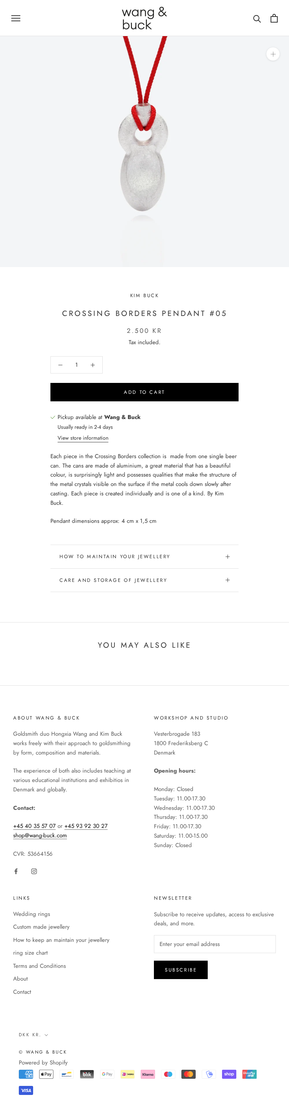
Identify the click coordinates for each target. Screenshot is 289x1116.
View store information (83, 438)
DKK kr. (30, 1034)
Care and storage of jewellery (113, 580)
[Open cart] (274, 18)
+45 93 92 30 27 (86, 826)
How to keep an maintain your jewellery (61, 940)
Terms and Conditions (39, 966)
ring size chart (30, 953)
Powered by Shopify (43, 1062)
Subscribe (181, 969)
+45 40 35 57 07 (34, 826)
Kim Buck (144, 295)
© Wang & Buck (43, 1052)
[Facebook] (16, 871)
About (20, 979)
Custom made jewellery (41, 927)
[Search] (257, 18)
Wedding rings (31, 914)
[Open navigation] (15, 18)
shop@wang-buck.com (40, 835)
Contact (22, 992)
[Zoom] (273, 54)
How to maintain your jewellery (114, 556)
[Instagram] (34, 871)
